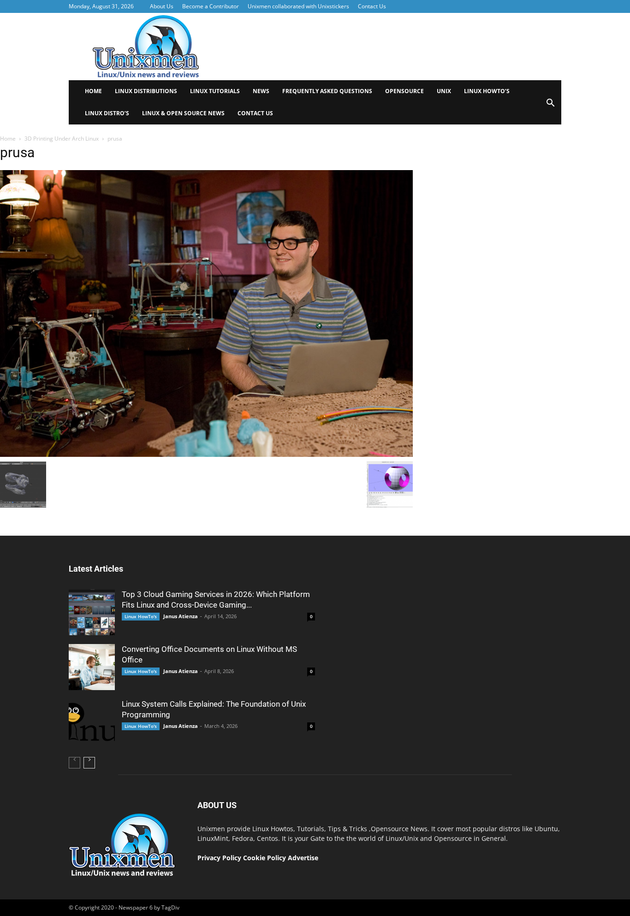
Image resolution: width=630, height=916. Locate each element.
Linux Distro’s (107, 113)
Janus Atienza (180, 616)
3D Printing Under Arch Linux (61, 138)
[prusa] (206, 454)
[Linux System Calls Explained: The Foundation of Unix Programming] (92, 722)
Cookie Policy (265, 857)
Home (93, 91)
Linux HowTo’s (487, 91)
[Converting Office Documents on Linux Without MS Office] (92, 667)
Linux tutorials (215, 91)
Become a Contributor (210, 6)
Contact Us (372, 6)
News (261, 91)
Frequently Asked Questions (327, 91)
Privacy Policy (219, 857)
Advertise (303, 857)
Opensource (404, 91)
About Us (161, 6)
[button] (550, 105)
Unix (444, 91)
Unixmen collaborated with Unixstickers (298, 6)
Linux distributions (146, 91)
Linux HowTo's (141, 616)
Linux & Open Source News (183, 113)
